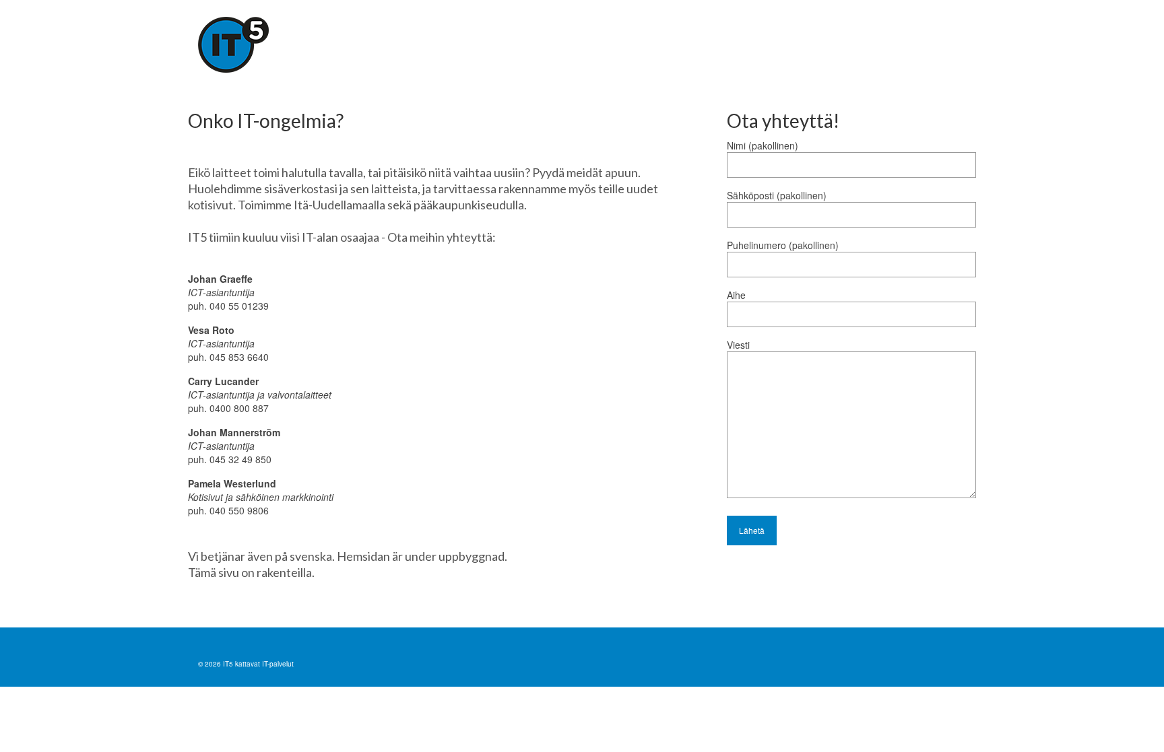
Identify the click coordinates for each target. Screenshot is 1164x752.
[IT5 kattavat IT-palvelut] (319, 45)
